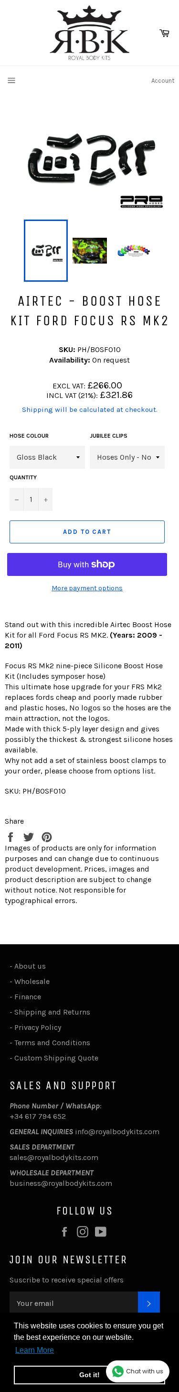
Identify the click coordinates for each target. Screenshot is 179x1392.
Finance (27, 996)
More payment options (87, 588)
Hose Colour (29, 435)
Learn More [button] (34, 1350)
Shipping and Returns (52, 1011)
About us (30, 966)
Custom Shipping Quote (56, 1057)
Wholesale (33, 981)
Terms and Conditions (52, 1042)
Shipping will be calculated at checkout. (90, 409)
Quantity (23, 477)
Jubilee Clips (108, 435)
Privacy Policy (37, 1027)
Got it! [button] (89, 1375)
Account (162, 80)
